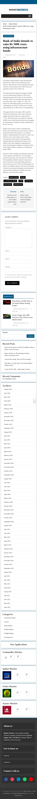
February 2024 (8, 502)
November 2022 (9, 560)
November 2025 (9, 420)
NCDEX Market (9, 629)
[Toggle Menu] (29, 16)
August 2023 (8, 525)
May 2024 (7, 490)
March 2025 (7, 451)
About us (6, 755)
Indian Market (8, 36)
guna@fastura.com (10, 55)
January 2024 (8, 506)
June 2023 (7, 533)
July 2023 (7, 529)
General (6, 622)
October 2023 (8, 517)
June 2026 (7, 393)
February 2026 (8, 408)
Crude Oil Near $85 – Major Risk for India (17, 369)
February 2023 (8, 549)
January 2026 (8, 412)
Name (7, 251)
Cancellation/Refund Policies (19, 793)
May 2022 (7, 584)
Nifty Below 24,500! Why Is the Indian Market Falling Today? (22, 303)
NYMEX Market (9, 633)
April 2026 (7, 401)
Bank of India (14, 177)
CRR (20, 181)
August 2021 (8, 591)
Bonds (23, 177)
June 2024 (7, 486)
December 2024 (9, 463)
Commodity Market (10, 618)
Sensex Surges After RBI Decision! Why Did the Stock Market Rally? (22, 317)
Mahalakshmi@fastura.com (21, 309)
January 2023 (8, 552)
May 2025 (7, 444)
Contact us (7, 762)
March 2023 (7, 545)
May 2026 (7, 397)
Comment (8, 227)
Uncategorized (8, 637)
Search (5, 332)
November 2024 (9, 467)
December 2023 (9, 510)
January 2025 (8, 459)
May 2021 (7, 603)
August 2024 (8, 479)
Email (7, 259)
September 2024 (9, 475)
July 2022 (7, 576)
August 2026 (8, 389)
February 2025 (8, 455)
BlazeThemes (18, 795)
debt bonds (28, 181)
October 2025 (8, 424)
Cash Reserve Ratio (10, 181)
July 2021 (7, 595)
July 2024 (7, 482)
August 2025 (8, 432)
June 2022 (7, 580)
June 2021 (7, 599)
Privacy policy (27, 791)
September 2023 (9, 521)
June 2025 (7, 440)
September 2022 (9, 568)
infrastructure (18, 184)
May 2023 (7, 537)
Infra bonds (7, 184)
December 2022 (9, 556)
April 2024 (7, 494)
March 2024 (7, 498)
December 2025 (9, 416)
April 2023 (7, 541)
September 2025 (9, 428)
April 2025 (7, 447)
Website (7, 267)
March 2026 (7, 405)
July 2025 (7, 436)
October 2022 (8, 564)
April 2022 (7, 588)
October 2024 (8, 471)
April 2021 (7, 607)
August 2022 (8, 572)
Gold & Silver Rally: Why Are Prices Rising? (18, 359)
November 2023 (9, 514)
